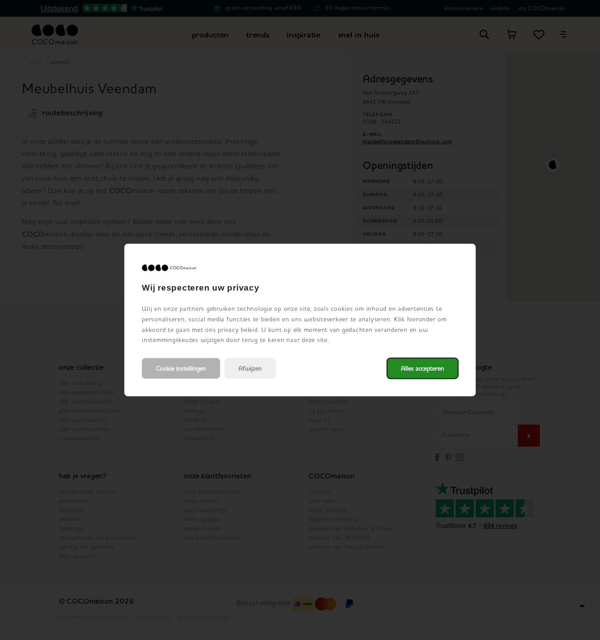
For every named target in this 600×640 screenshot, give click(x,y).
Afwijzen (250, 368)
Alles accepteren (422, 368)
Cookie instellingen (181, 368)
